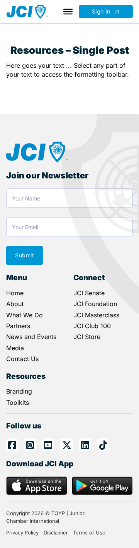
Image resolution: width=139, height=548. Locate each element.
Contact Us (22, 359)
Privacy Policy (22, 532)
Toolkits (17, 402)
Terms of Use (89, 532)
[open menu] (68, 11)
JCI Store (86, 337)
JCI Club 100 (92, 326)
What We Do (24, 315)
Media (15, 348)
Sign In (101, 11)
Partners (18, 326)
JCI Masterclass (96, 315)
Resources (26, 376)
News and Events (31, 337)
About (15, 304)
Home (15, 293)
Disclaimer (56, 532)
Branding (19, 391)
